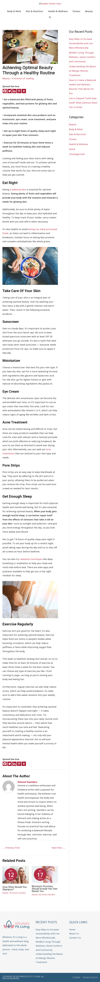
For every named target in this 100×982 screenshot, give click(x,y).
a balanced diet (18, 189)
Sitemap (76, 977)
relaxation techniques (31, 559)
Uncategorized (77, 154)
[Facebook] (5, 91)
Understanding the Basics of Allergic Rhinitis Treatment (82, 71)
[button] (50, 17)
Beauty (6, 78)
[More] (24, 91)
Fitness (73, 139)
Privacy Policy (90, 977)
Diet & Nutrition (77, 134)
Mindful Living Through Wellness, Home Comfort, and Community (82, 57)
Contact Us (75, 937)
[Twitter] (9, 91)
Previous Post (11, 847)
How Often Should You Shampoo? (14, 888)
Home (72, 149)
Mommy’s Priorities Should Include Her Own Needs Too (44, 889)
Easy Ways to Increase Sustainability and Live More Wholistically (81, 43)
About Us (74, 933)
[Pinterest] (19, 91)
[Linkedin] (14, 91)
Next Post (58, 847)
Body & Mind (75, 129)
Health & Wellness (78, 144)
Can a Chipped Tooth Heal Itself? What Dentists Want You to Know (83, 103)
